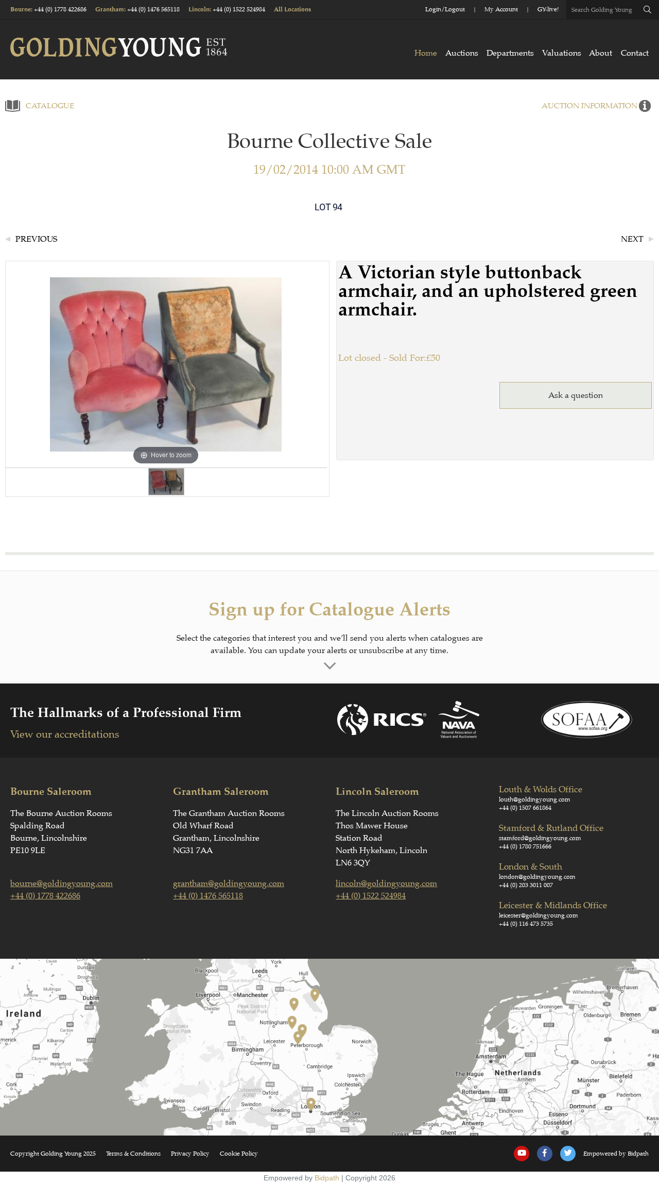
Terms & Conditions (133, 1153)
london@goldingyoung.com (537, 877)
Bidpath (327, 1178)
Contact (635, 53)
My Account (501, 9)
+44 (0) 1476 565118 (153, 9)
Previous (36, 239)
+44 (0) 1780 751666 (525, 846)
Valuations (561, 53)
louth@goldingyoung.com (534, 799)
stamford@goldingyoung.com (540, 838)
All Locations (292, 9)
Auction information (589, 106)
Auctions (461, 53)
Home (425, 53)
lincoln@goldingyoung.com (386, 883)
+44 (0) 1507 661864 (525, 808)
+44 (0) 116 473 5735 (526, 924)
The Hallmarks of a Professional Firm (125, 713)
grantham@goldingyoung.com (228, 883)
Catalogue (50, 106)
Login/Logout (445, 9)
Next (632, 239)
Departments (510, 53)
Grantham (109, 9)
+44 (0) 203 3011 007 (526, 885)
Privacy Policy (190, 1153)
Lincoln (199, 9)
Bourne (20, 9)
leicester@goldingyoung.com (538, 915)
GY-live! (548, 9)
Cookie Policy (239, 1153)
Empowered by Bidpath (616, 1153)
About (600, 53)
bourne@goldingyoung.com (61, 883)
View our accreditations (64, 734)
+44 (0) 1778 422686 (60, 9)
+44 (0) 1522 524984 (239, 9)
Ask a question (575, 395)
